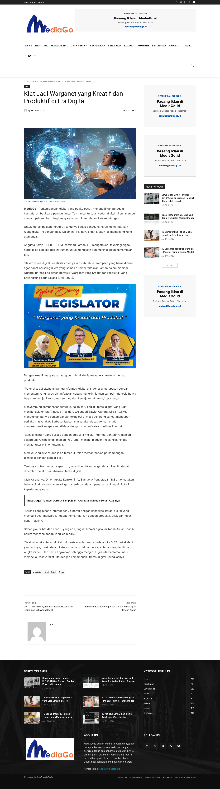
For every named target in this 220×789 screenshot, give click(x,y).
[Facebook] (176, 2)
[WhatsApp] (68, 120)
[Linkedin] (185, 2)
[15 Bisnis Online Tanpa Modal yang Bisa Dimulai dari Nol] (151, 235)
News (34, 81)
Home (26, 81)
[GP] (26, 110)
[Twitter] (189, 2)
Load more (169, 265)
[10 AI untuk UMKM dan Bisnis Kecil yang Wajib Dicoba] (91, 718)
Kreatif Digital (50, 572)
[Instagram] (181, 2)
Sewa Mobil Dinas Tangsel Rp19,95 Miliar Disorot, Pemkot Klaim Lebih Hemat (178, 198)
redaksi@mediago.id (109, 768)
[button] (192, 65)
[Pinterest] (61, 120)
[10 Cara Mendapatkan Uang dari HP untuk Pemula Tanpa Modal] (151, 252)
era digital (37, 572)
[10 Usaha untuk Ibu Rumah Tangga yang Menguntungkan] (32, 718)
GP (32, 110)
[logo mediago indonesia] (50, 24)
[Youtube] (194, 2)
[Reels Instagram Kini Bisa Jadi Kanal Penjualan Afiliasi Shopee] (151, 218)
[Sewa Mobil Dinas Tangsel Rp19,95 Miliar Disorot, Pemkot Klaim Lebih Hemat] (151, 198)
